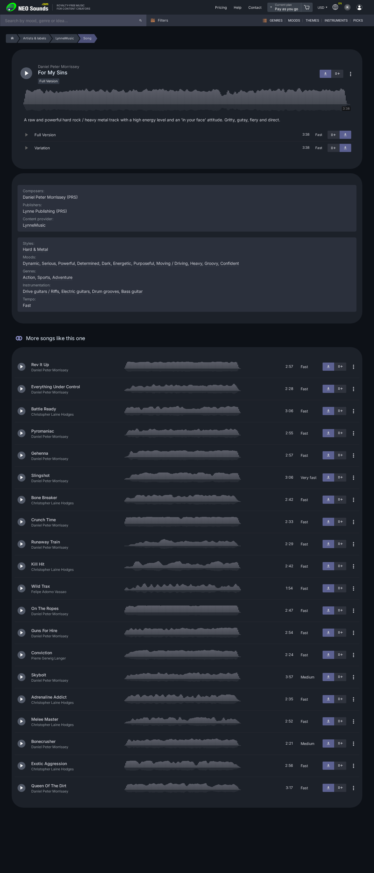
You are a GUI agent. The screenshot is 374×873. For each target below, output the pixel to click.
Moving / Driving (172, 263)
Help (237, 7)
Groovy (211, 263)
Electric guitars (75, 291)
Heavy (196, 263)
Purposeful (144, 263)
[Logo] (27, 7)
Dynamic (31, 263)
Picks (358, 20)
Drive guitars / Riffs (41, 291)
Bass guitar (132, 291)
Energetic (122, 263)
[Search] (140, 20)
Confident (229, 263)
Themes (312, 20)
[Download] (345, 134)
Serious (49, 263)
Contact (255, 7)
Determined (88, 263)
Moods (294, 20)
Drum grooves (105, 291)
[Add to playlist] (333, 134)
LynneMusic (34, 225)
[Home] (11, 38)
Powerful (66, 263)
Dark (106, 263)
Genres (276, 20)
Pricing (221, 7)
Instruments (336, 20)
